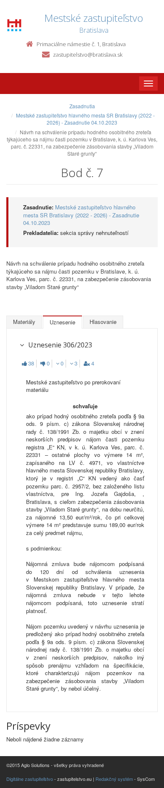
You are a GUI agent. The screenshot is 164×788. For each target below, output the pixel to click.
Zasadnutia (82, 106)
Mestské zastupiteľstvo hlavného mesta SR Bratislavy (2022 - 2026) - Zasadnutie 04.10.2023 (85, 119)
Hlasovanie (103, 322)
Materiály (24, 322)
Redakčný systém (114, 778)
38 (31, 363)
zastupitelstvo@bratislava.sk (87, 54)
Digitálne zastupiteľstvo (29, 778)
